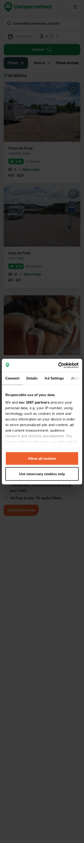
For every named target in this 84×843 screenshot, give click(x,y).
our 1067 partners (34, 402)
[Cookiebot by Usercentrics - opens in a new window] (59, 365)
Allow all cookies (42, 458)
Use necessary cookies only (42, 474)
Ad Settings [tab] (54, 378)
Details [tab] (32, 378)
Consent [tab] (12, 378)
